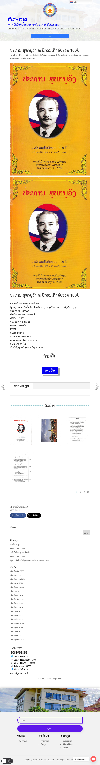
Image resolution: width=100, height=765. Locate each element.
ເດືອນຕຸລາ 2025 (15, 591)
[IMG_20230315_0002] (22, 445)
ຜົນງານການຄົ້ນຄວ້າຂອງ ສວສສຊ (76, 55)
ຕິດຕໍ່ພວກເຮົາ (67, 740)
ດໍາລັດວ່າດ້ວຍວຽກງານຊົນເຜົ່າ (20, 552)
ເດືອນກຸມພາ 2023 (16, 635)
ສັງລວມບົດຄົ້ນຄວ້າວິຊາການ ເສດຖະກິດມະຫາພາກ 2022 (29, 560)
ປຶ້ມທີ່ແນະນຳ (60, 55)
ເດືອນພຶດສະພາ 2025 (17, 607)
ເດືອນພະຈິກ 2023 (16, 619)
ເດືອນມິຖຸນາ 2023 (16, 627)
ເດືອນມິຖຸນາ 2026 (16, 575)
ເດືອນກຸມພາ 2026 (16, 583)
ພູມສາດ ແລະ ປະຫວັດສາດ (19, 58)
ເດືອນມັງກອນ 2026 (17, 587)
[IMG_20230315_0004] (78, 445)
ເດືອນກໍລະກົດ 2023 (17, 623)
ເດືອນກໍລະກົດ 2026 (17, 571)
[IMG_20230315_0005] (22, 482)
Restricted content (18, 548)
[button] (7, 761)
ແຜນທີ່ (65, 747)
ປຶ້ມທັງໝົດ (23, 740)
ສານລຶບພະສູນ (15, 544)
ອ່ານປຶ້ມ (50, 370)
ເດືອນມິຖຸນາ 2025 (16, 603)
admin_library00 (20, 55)
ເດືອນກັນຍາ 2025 (16, 595)
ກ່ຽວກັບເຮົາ (45, 740)
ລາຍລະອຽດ (21, 385)
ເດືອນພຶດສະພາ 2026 (17, 579)
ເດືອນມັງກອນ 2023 (17, 639)
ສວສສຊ (32, 58)
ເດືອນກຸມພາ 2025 (16, 615)
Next (86, 492)
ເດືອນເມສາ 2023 (16, 631)
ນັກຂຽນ (43, 744)
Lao (75, 2)
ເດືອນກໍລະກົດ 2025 (17, 599)
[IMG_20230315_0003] (50, 445)
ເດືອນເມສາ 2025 (16, 611)
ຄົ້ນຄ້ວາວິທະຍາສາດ (48, 55)
